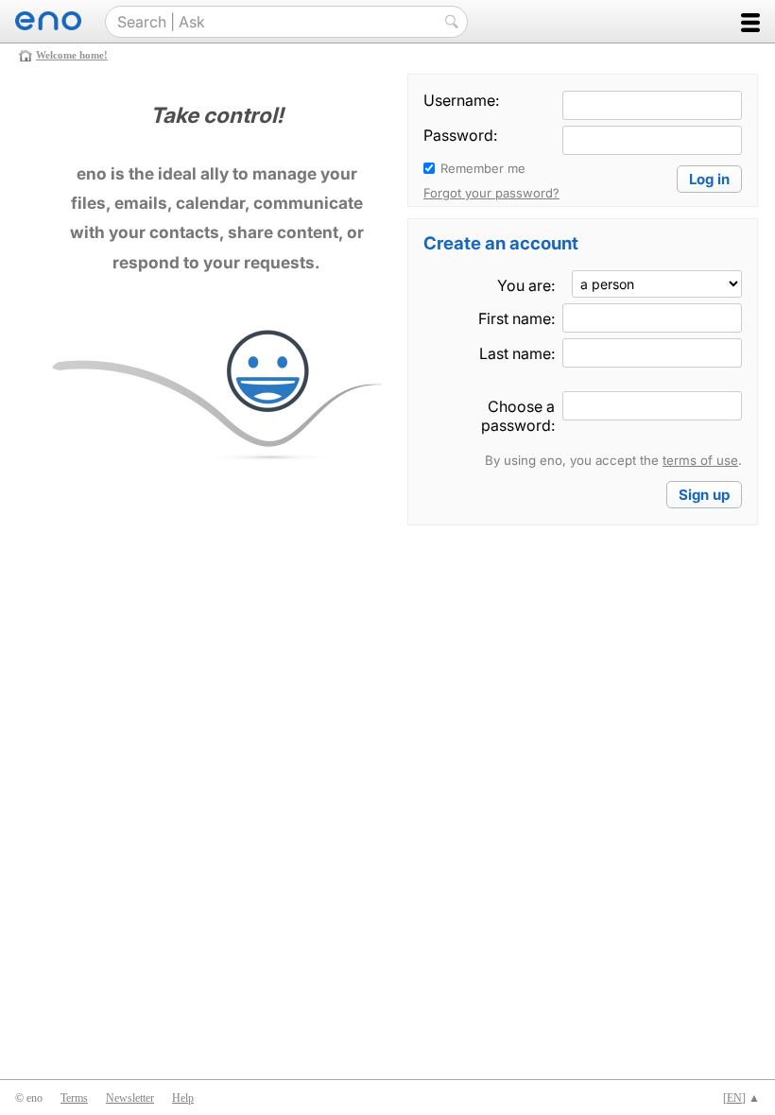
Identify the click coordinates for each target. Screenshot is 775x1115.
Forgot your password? (491, 192)
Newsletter (130, 1098)
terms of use (700, 460)
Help (183, 1098)
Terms (74, 1098)
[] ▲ (741, 1098)
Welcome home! (72, 54)
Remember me (482, 168)
